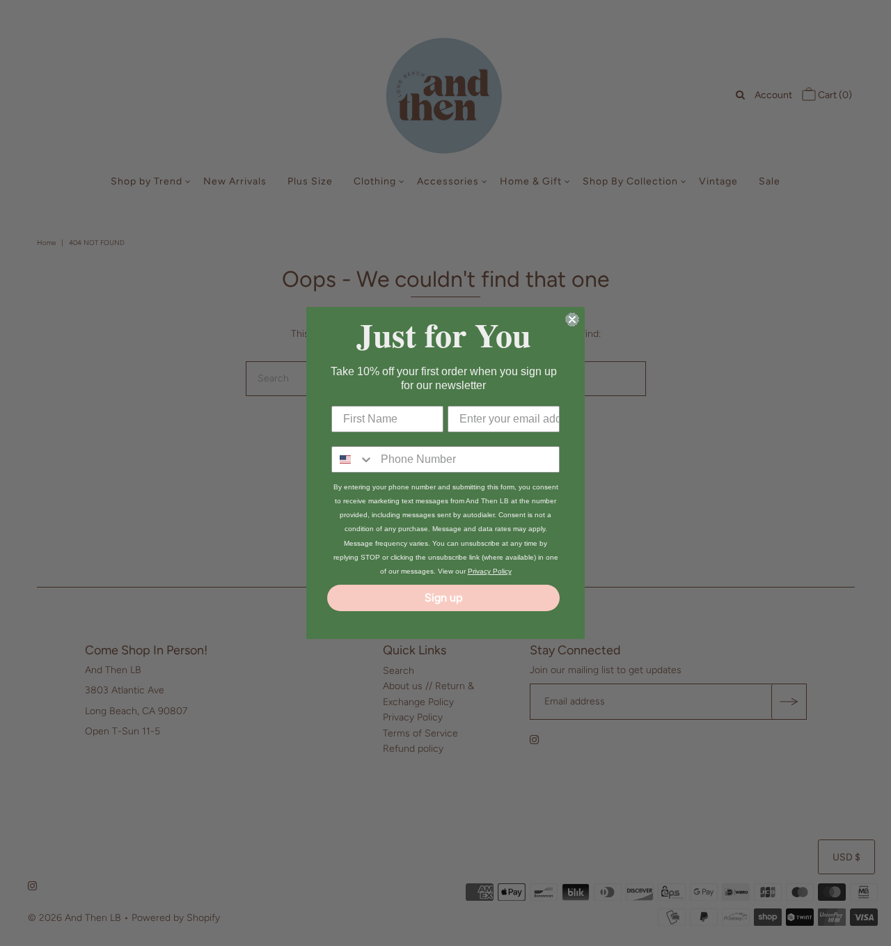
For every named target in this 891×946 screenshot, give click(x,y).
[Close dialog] (572, 319)
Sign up (443, 597)
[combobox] (353, 459)
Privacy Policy (490, 571)
